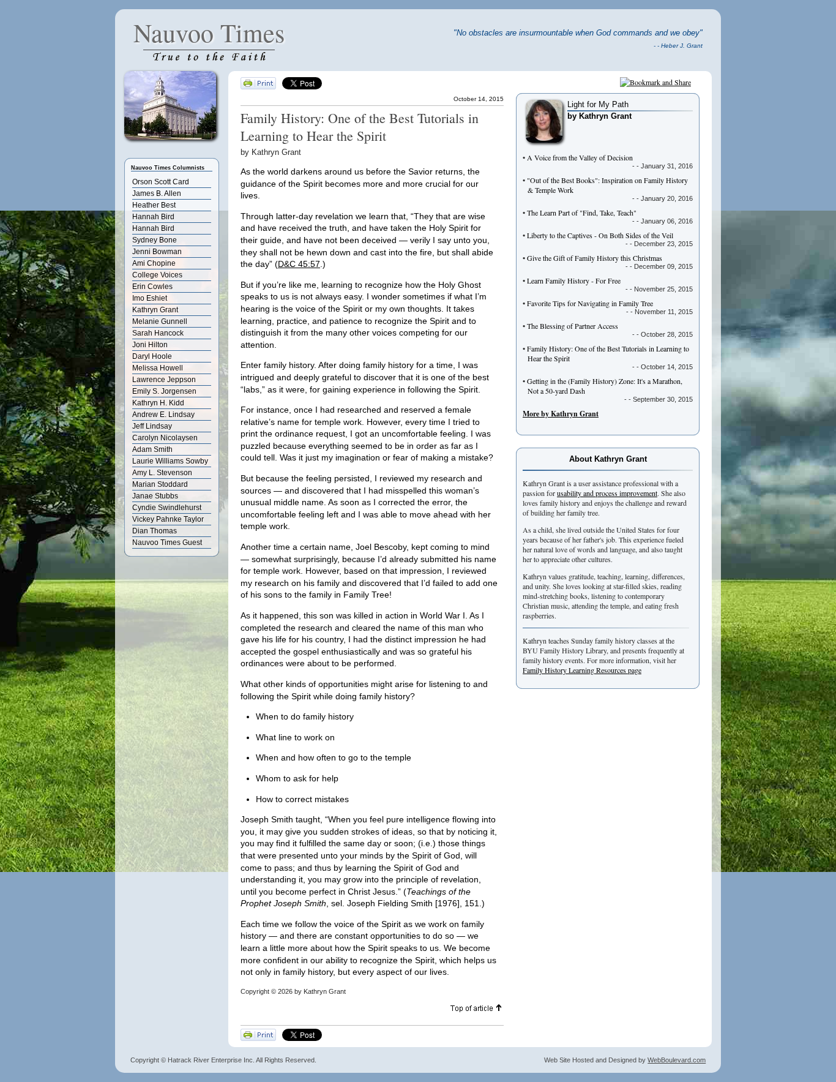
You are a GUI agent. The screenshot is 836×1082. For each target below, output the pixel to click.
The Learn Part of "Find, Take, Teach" (581, 212)
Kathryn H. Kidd (158, 403)
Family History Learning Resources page (582, 670)
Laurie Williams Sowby (170, 461)
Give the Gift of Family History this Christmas (594, 258)
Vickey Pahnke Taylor (168, 519)
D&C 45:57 (299, 264)
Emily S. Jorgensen (164, 391)
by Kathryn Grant (599, 116)
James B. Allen (156, 193)
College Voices (157, 275)
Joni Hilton (150, 344)
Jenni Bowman (157, 251)
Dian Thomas (154, 531)
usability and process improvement (607, 493)
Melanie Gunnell (159, 321)
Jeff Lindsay (152, 426)
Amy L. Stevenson (162, 472)
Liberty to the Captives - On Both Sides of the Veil (600, 235)
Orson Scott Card (160, 182)
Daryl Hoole (152, 356)
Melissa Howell (157, 368)
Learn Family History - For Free (574, 280)
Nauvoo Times (209, 32)
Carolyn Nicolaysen (165, 438)
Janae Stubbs (155, 496)
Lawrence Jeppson (164, 379)
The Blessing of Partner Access (572, 326)
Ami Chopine (154, 263)
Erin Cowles (152, 286)
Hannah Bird (153, 216)
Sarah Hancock (158, 333)
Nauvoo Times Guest (167, 542)
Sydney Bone (154, 240)
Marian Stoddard (160, 484)
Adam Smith (152, 449)
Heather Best (154, 205)
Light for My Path (598, 104)
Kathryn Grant (155, 310)
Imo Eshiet (149, 298)
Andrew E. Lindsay (163, 414)
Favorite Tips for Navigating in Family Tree (590, 303)
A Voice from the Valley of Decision (580, 157)
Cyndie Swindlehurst (166, 507)
